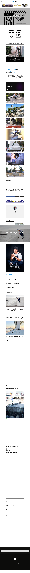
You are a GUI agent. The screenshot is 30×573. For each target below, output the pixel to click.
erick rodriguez (15, 188)
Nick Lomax (19, 190)
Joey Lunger (10, 69)
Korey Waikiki (12, 66)
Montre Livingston (8, 66)
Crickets (12, 42)
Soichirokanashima (9, 274)
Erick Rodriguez (19, 66)
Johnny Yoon (13, 68)
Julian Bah (15, 66)
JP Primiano (14, 189)
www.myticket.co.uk (17, 284)
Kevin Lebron (21, 189)
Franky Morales (19, 188)
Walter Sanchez (9, 71)
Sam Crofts (14, 191)
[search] (28, 551)
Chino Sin (19, 68)
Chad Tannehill (22, 68)
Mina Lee (16, 68)
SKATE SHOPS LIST (15, 563)
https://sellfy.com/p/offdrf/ (17, 77)
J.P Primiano (20, 71)
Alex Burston (9, 68)
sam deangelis (18, 191)
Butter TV (18, 71)
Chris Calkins (14, 69)
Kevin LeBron (15, 72)
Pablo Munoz (7, 69)
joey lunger (7, 189)
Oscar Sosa (7, 191)
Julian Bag (18, 189)
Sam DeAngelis (13, 71)
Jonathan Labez (12, 233)
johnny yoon (11, 189)
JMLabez (7, 273)
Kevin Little (12, 16)
